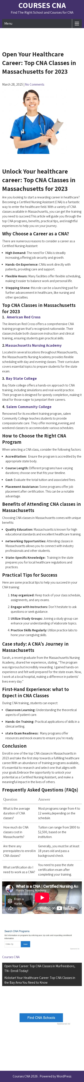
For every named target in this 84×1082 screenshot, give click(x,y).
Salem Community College (28, 406)
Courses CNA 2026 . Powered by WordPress (42, 1076)
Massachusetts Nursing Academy (33, 345)
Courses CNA (42, 5)
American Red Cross (23, 316)
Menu (8, 23)
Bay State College (21, 378)
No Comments (34, 84)
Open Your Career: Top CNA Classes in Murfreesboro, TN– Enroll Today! (39, 968)
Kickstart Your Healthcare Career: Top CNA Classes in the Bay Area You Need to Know (39, 980)
